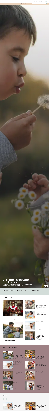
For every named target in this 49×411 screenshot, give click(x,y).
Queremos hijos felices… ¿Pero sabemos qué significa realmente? (41, 326)
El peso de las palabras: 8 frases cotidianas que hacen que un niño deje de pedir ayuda (41, 355)
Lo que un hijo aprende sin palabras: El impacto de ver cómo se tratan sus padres (17, 386)
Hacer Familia (13, 339)
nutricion (37, 313)
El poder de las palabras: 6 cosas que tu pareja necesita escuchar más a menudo (41, 386)
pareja (14, 382)
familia (10, 339)
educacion (6, 339)
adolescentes (42, 321)
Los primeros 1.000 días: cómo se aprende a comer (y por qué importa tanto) (18, 279)
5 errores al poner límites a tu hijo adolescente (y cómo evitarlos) (40, 336)
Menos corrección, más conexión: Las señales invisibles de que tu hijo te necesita (41, 365)
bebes (37, 312)
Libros (44, 312)
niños (4, 339)
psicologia (38, 323)
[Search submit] (46, 3)
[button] (45, 286)
